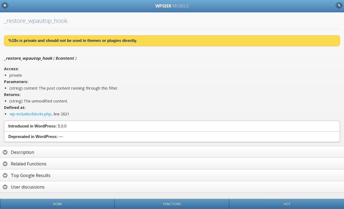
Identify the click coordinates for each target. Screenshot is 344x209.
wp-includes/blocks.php (30, 113)
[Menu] (4, 5)
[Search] (339, 5)
